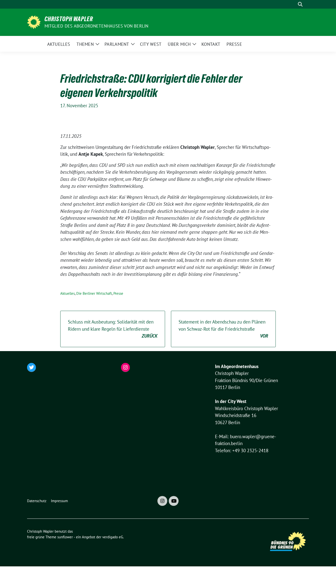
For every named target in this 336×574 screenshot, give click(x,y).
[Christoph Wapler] (34, 22)
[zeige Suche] (300, 4)
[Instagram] (162, 501)
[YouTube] (174, 501)
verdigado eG (112, 537)
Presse (118, 293)
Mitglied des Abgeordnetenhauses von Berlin (96, 26)
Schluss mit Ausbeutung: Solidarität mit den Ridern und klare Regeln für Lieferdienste (112, 329)
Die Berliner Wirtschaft (94, 293)
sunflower (65, 537)
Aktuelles (67, 293)
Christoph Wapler (69, 19)
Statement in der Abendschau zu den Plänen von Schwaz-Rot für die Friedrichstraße (223, 329)
